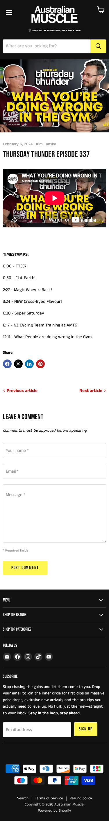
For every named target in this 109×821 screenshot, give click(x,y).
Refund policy (80, 798)
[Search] (98, 46)
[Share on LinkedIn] (29, 363)
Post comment (25, 568)
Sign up (86, 729)
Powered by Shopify (54, 810)
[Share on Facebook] (7, 363)
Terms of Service (49, 798)
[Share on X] (18, 363)
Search (22, 798)
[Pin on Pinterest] (40, 363)
